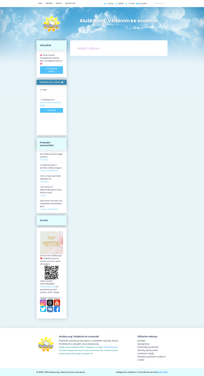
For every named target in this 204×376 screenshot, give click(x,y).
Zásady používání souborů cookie (151, 358)
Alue (40, 3)
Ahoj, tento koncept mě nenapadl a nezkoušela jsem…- (51, 205)
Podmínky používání (147, 347)
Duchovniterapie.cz (111, 347)
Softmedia (163, 372)
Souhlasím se (51, 102)
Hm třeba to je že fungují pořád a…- (51, 157)
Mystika (49, 3)
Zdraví (59, 3)
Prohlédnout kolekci (51, 70)
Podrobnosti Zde (47, 286)
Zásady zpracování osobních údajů (147, 352)
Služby (121, 3)
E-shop (110, 3)
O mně (131, 3)
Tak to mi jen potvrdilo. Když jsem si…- (50, 179)
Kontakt (141, 340)
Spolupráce (143, 343)
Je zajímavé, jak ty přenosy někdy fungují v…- (51, 168)
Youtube (143, 3)
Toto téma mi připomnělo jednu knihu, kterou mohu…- (51, 191)
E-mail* (43, 89)
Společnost (70, 3)
